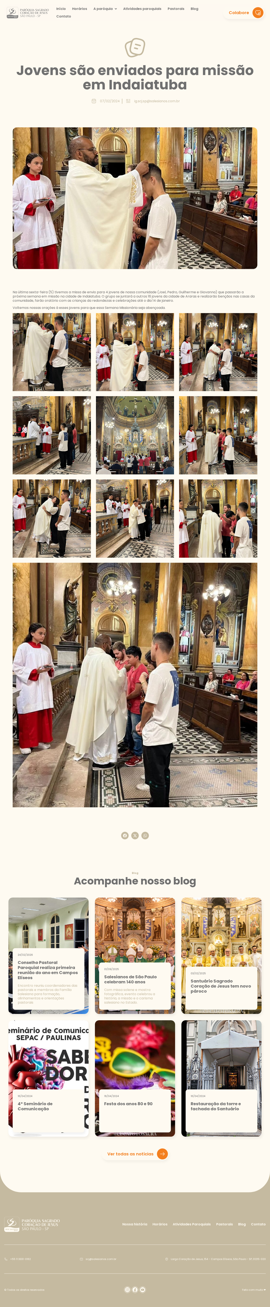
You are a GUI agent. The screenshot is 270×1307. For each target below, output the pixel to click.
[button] (125, 835)
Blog (242, 1224)
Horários (160, 1224)
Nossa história (134, 1224)
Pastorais (224, 1224)
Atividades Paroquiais (192, 1224)
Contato (258, 1224)
